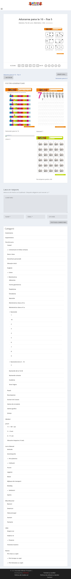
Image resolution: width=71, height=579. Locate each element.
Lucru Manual (9, 446)
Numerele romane (15, 375)
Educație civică (12, 263)
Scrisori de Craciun (13, 399)
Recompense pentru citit (44, 179)
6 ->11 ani (10, 436)
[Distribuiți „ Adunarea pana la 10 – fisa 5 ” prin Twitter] (23, 65)
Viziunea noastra (12, 545)
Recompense (11, 395)
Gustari (9, 517)
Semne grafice (11, 408)
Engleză (9, 268)
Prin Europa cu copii (15, 558)
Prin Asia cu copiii (12, 554)
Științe (9, 413)
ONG (6, 528)
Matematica (37, 23)
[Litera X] (20, 136)
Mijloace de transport (14, 481)
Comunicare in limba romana (18, 250)
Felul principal (11, 513)
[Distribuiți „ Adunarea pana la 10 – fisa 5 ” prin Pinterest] (26, 65)
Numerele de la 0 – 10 (17, 362)
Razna (7, 551)
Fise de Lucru (29, 23)
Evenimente (9, 233)
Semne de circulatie (13, 404)
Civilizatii (12, 463)
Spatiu (9, 495)
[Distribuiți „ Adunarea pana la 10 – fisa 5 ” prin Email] (34, 65)
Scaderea (12, 380)
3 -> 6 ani (10, 431)
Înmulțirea (12, 294)
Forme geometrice (15, 285)
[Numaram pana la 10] (20, 107)
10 (11, 319)
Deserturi (10, 508)
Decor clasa (11, 254)
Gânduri (8, 419)
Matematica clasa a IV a (17, 307)
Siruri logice (13, 384)
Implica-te (10, 535)
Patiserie (10, 522)
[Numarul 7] (51, 108)
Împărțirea (12, 289)
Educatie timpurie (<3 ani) (15, 440)
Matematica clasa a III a (17, 303)
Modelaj (9, 486)
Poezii (9, 390)
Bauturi (9, 504)
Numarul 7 (39, 131)
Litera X (7, 139)
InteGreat (26, 573)
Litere (10, 272)
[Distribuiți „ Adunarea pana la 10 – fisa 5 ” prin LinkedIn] (30, 65)
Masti (9, 477)
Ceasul (9, 245)
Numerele (14, 312)
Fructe (9, 467)
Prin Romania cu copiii (16, 563)
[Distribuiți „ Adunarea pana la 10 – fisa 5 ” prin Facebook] (19, 65)
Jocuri (7, 424)
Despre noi (10, 531)
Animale (9, 449)
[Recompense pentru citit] (51, 156)
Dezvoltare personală (14, 259)
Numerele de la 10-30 (16, 371)
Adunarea (21, 23)
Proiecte (11, 540)
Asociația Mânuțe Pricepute (23, 570)
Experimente (9, 237)
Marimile (12, 298)
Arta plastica (13, 458)
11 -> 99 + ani (11, 427)
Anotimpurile (11, 454)
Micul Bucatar (9, 501)
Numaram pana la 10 (12, 131)
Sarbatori (12, 490)
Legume (9, 472)
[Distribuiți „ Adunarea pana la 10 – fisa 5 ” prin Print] (37, 65)
